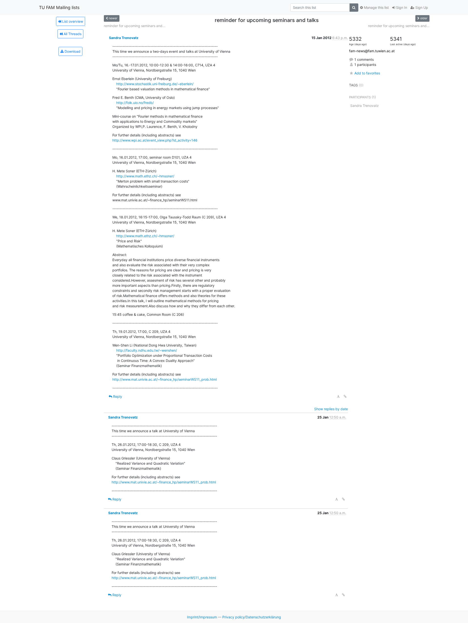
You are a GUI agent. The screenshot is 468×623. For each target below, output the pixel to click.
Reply (117, 396)
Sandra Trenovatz (123, 38)
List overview (72, 21)
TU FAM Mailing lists (59, 7)
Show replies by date (331, 409)
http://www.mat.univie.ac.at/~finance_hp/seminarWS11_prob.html (164, 379)
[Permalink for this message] (345, 396)
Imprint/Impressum (202, 617)
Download (72, 51)
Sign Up (421, 7)
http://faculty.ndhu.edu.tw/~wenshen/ (146, 350)
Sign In (401, 7)
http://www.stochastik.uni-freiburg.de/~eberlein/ (155, 84)
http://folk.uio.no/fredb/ (135, 103)
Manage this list (376, 7)
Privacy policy (233, 617)
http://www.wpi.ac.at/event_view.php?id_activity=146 (154, 140)
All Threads (72, 34)
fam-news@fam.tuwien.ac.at (372, 51)
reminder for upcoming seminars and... (134, 26)
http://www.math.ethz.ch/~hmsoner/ (145, 176)
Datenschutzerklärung (263, 617)
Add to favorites (367, 73)
